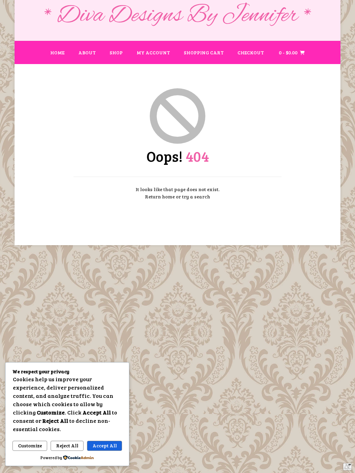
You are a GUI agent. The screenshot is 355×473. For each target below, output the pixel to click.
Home (57, 52)
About (87, 52)
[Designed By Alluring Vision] (347, 466)
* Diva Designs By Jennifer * (177, 15)
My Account (153, 52)
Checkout (250, 52)
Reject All (67, 445)
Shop (116, 52)
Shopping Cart (204, 52)
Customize (30, 445)
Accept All (105, 445)
